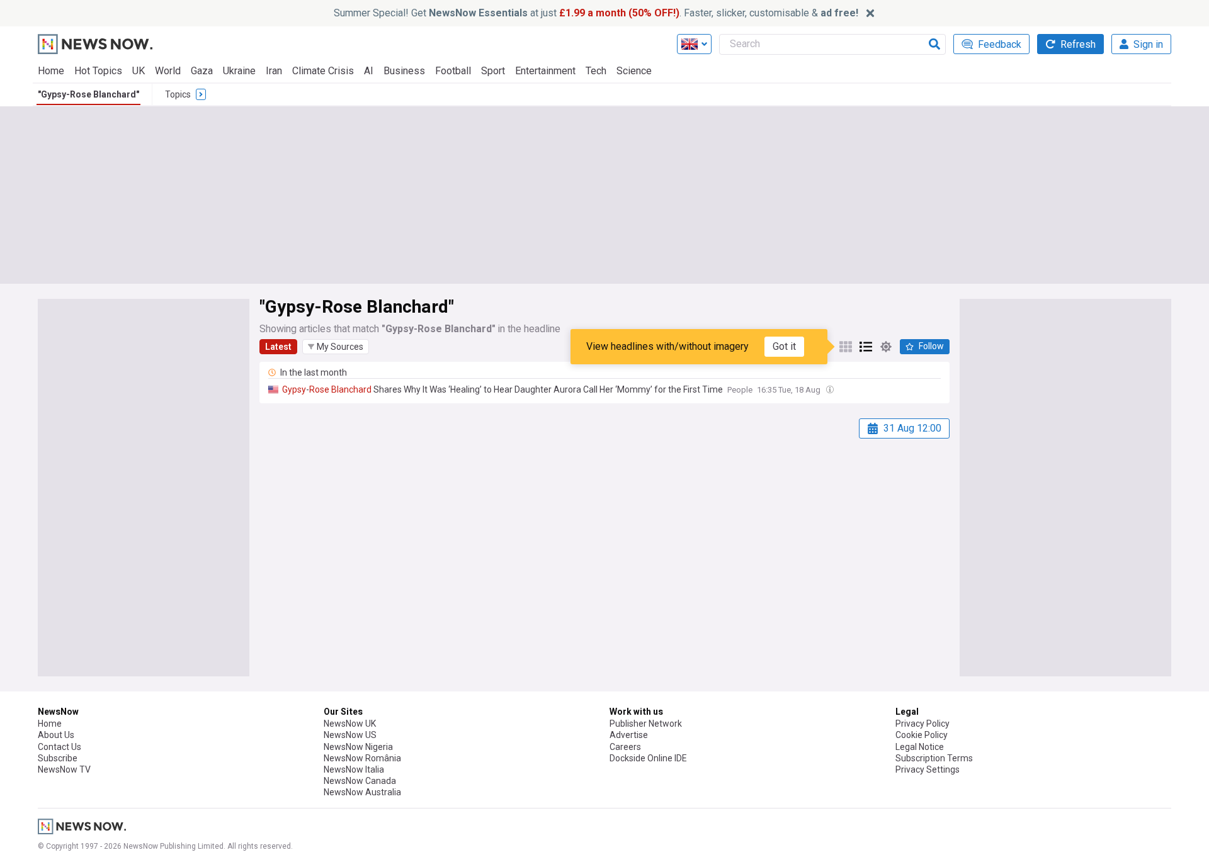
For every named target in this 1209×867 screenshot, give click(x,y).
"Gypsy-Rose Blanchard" (88, 94)
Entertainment (545, 71)
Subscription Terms (934, 758)
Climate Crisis (323, 71)
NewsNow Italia (354, 769)
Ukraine (239, 71)
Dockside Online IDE (648, 758)
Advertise (629, 735)
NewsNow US (350, 735)
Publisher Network (646, 724)
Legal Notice (919, 747)
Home (51, 71)
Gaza (202, 71)
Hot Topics (98, 71)
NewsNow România (362, 758)
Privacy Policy (922, 724)
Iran (274, 71)
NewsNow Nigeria (358, 747)
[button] (335, 346)
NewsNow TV (64, 769)
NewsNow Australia (362, 792)
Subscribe (57, 758)
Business (404, 71)
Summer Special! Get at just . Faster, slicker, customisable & (596, 13)
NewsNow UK (350, 724)
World (168, 71)
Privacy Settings (927, 769)
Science (634, 71)
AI (368, 71)
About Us (56, 735)
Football (453, 71)
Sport (493, 71)
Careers (625, 747)
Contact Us (59, 747)
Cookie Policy (921, 735)
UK (138, 71)
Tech (596, 71)
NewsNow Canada (360, 781)
